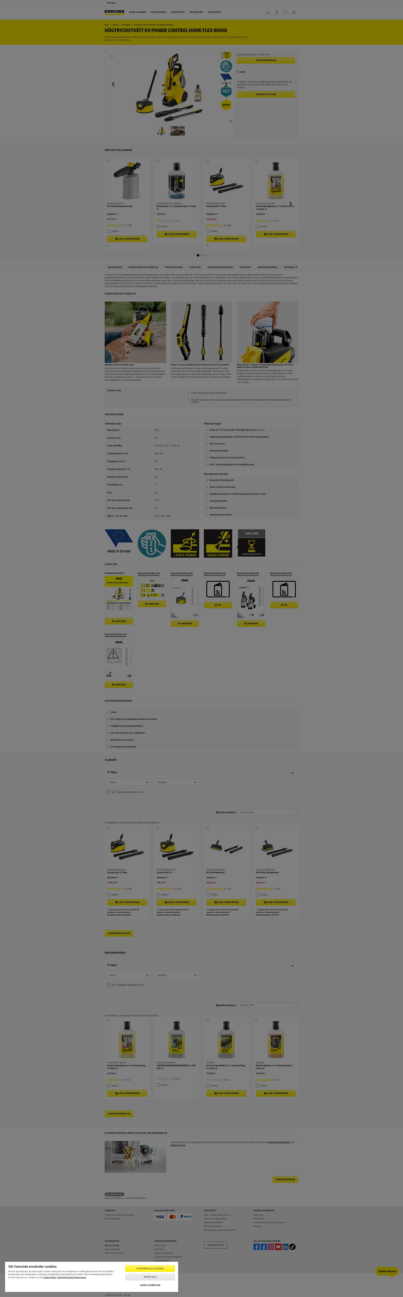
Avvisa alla (150, 1277)
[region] (91, 1277)
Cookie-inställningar (150, 1285)
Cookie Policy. (50, 1277)
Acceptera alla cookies (150, 1268)
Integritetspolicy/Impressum (71, 1277)
